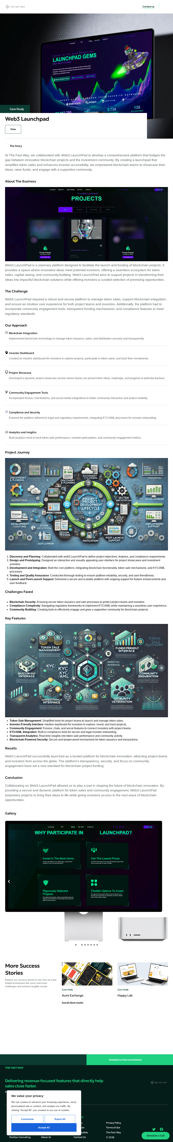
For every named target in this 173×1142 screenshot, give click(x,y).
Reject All (60, 1119)
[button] (165, 7)
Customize (27, 1119)
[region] (44, 1112)
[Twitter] (154, 1129)
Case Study (17, 109)
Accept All (44, 1127)
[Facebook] (161, 1129)
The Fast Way (14, 1067)
